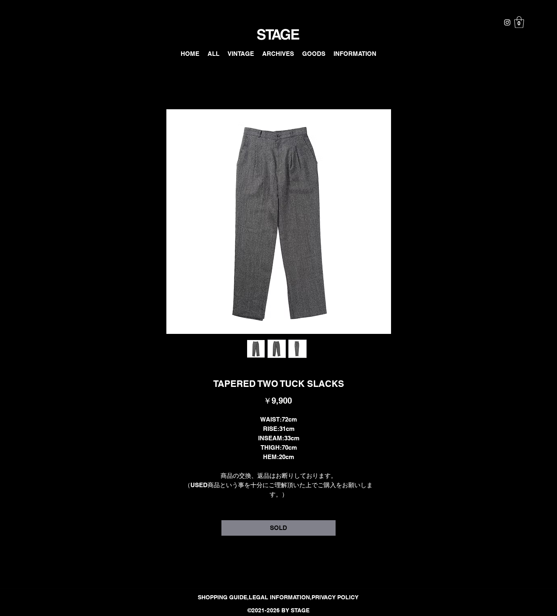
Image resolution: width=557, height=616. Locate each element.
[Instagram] (507, 22)
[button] (519, 22)
